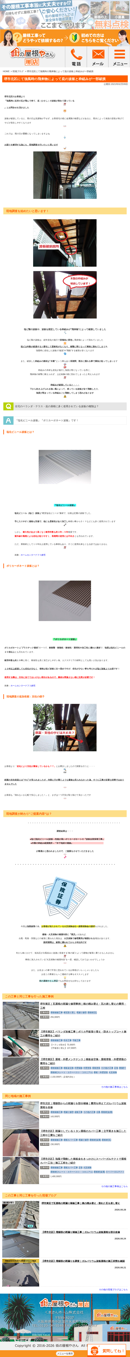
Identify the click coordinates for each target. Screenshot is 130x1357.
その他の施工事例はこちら (114, 1087)
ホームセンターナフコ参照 (33, 555)
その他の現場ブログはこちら (113, 1289)
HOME (6, 71)
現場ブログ (18, 71)
